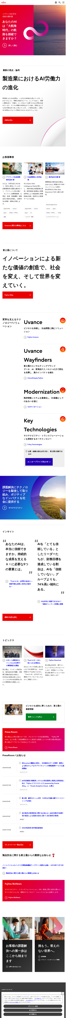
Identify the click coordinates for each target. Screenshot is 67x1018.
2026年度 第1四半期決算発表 (32, 828)
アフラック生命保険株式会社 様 (13, 178)
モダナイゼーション (34, 407)
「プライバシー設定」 (13, 1002)
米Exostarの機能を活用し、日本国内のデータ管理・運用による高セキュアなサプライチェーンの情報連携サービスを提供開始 (43, 765)
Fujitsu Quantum (55, 660)
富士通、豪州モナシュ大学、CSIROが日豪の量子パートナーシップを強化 (43, 799)
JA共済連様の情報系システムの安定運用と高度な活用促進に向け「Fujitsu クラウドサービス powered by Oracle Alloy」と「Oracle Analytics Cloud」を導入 (43, 783)
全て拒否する (33, 1010)
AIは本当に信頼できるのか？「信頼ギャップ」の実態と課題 (52, 602)
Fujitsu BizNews (14, 897)
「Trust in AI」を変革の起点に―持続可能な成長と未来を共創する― (20, 583)
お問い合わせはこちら (15, 966)
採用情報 (43, 956)
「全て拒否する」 (29, 1000)
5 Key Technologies (34, 444)
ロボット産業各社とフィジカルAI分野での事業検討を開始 (13, 662)
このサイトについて (6, 989)
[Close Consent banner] (63, 993)
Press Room (12, 747)
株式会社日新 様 (54, 177)
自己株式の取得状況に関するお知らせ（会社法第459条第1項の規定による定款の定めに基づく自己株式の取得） (42, 814)
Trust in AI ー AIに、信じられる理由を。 (34, 661)
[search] (60, 2)
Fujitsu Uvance (33, 337)
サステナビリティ (16, 508)
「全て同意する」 (38, 998)
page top (62, 988)
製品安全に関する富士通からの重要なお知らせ (22, 873)
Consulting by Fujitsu (35, 378)
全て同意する (33, 1014)
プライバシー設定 (33, 1006)
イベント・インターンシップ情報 (50, 959)
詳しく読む (13, 45)
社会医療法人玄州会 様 (34, 178)
